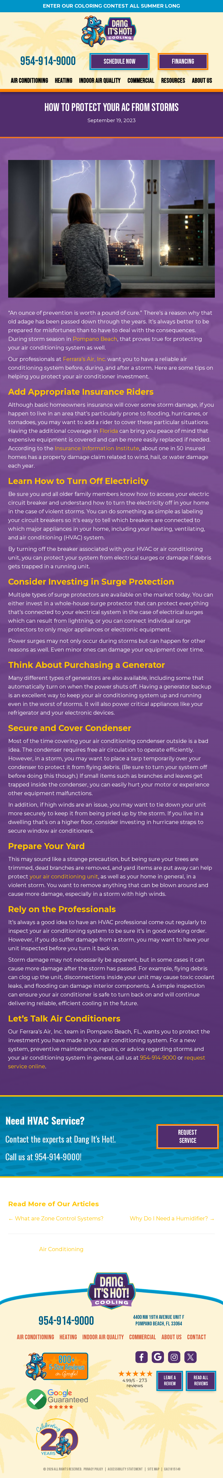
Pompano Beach (95, 339)
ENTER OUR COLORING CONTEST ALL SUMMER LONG (111, 6)
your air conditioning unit (64, 876)
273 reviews (136, 1383)
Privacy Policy (93, 1469)
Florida (109, 431)
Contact (196, 1337)
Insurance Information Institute (97, 448)
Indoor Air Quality (99, 81)
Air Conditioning (29, 81)
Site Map (153, 1469)
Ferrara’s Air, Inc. (84, 359)
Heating (63, 81)
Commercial (141, 81)
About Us (202, 81)
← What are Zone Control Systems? (56, 1218)
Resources (173, 81)
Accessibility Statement (125, 1469)
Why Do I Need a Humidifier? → (172, 1218)
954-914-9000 (48, 61)
